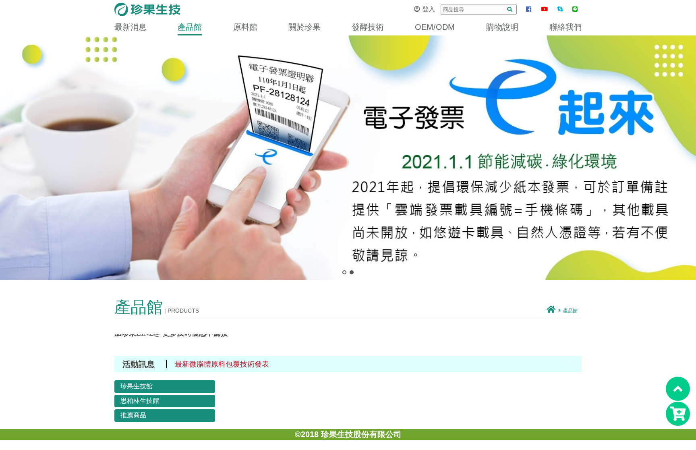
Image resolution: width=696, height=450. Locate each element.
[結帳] (678, 414)
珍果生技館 (136, 386)
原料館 (245, 27)
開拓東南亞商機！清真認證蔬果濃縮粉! (237, 364)
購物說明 (502, 27)
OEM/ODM (435, 27)
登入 (428, 9)
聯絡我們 (565, 27)
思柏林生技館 (139, 400)
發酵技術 (368, 27)
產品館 (190, 27)
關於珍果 (304, 27)
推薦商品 (133, 415)
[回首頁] (551, 310)
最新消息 (130, 27)
